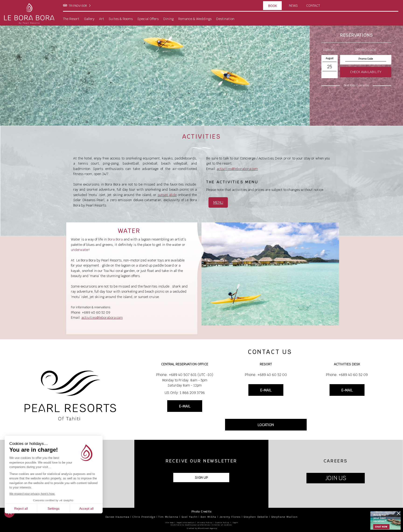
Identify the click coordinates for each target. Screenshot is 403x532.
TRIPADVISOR (78, 6)
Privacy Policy (205, 523)
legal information (186, 523)
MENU (218, 202)
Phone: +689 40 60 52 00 (266, 375)
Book (272, 6)
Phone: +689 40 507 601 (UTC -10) (184, 375)
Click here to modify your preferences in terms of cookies (201, 525)
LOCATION (266, 425)
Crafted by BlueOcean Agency (202, 528)
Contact (313, 5)
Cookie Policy (222, 523)
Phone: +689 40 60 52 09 (347, 375)
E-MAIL (184, 406)
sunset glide (167, 195)
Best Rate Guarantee (356, 85)
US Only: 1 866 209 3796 (185, 392)
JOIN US (335, 478)
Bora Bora (115, 239)
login (235, 523)
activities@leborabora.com (237, 169)
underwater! (80, 250)
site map (169, 523)
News (293, 5)
